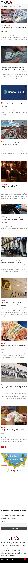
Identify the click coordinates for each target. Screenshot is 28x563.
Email (3, 521)
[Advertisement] (14, 491)
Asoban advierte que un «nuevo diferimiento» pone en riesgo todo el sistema (12, 304)
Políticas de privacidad (22, 561)
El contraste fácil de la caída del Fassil (13, 104)
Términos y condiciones (10, 561)
